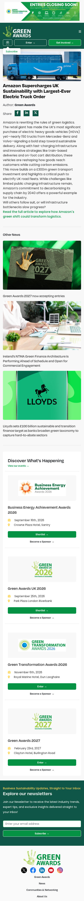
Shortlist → (42, 534)
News (42, 883)
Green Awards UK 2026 (27, 588)
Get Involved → (65, 42)
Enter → (30, 42)
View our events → (18, 465)
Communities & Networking (42, 889)
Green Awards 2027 (24, 740)
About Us (42, 896)
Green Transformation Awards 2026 (37, 664)
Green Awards (42, 876)
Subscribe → (42, 833)
